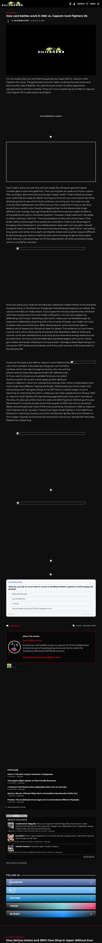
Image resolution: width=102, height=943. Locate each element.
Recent (16, 816)
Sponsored (20, 937)
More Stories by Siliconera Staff (42, 657)
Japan (79, 626)
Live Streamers (18, 599)
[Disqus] (51, 694)
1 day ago (51, 831)
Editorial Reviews (19, 594)
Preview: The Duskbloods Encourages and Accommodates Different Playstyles (43, 800)
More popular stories (16, 807)
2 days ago (58, 852)
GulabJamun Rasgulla (26, 824)
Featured (10, 937)
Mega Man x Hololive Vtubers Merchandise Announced (27, 831)
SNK (94, 626)
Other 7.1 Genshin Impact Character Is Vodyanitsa (30, 774)
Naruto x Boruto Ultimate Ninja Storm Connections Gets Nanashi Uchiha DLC (42, 793)
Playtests (87, 626)
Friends (15, 604)
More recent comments (16, 863)
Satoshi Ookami (23, 846)
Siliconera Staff (21, 20)
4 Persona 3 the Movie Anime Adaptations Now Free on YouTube (37, 787)
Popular (23, 816)
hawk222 (20, 836)
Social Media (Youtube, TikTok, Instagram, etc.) (32, 608)
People (9, 816)
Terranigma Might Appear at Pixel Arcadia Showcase (31, 781)
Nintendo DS (11, 12)
